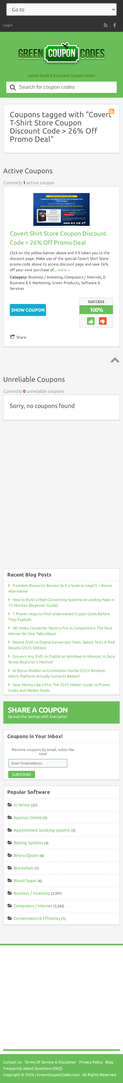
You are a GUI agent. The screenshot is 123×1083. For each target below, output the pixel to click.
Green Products (65, 283)
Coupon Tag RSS (112, 112)
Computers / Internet (82, 277)
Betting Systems (28, 842)
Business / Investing (45, 277)
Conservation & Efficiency (37, 918)
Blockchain (23, 868)
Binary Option (26, 855)
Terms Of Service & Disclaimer (50, 1062)
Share (21, 337)
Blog (109, 1062)
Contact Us (12, 1062)
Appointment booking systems (42, 830)
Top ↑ (113, 359)
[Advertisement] (61, 497)
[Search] (12, 87)
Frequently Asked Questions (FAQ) (32, 1068)
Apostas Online (28, 817)
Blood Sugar (25, 880)
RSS (105, 25)
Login (8, 25)
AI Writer (22, 805)
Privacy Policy (90, 1062)
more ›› (63, 270)
